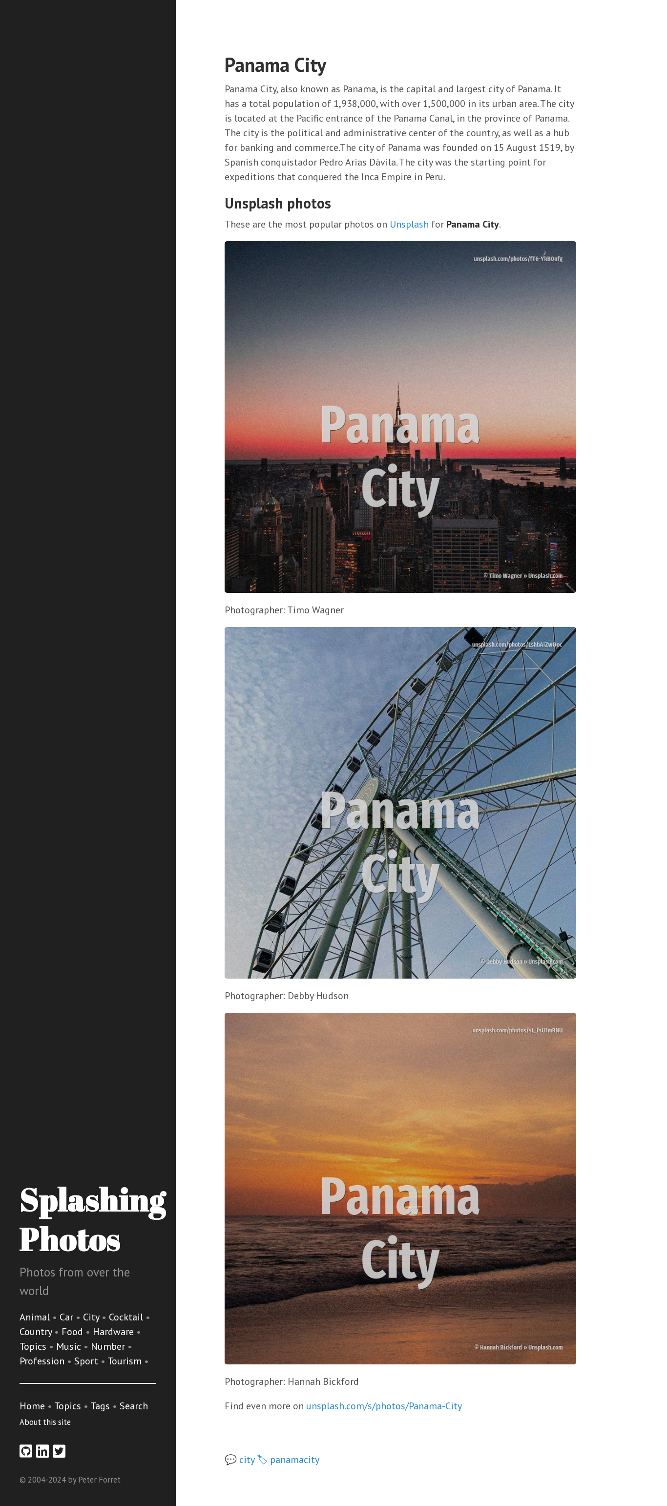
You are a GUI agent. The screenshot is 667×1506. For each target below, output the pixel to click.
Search (134, 1406)
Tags (100, 1406)
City (92, 1317)
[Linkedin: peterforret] (42, 1451)
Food (73, 1331)
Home (32, 1406)
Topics (34, 1346)
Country (37, 1331)
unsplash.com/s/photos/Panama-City (384, 1406)
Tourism (125, 1361)
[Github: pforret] (26, 1451)
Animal (36, 1317)
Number (109, 1346)
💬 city (239, 1459)
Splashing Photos (93, 1218)
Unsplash (409, 224)
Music (69, 1346)
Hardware (114, 1331)
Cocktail (127, 1317)
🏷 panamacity (288, 1459)
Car (68, 1317)
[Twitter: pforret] (59, 1451)
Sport (87, 1361)
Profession (43, 1361)
